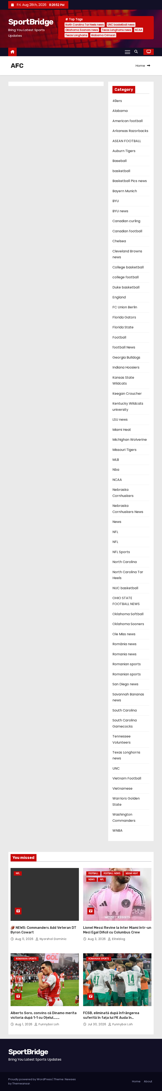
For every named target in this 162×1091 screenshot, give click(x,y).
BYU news (120, 211)
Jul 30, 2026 (97, 1024)
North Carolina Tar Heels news (84, 24)
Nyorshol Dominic (53, 939)
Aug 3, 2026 (97, 939)
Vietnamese (122, 788)
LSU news (120, 419)
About (148, 1081)
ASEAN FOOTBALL (126, 141)
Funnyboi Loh (48, 1024)
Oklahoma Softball (127, 614)
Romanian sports (126, 664)
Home (140, 65)
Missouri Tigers (124, 449)
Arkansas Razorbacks (130, 130)
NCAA (138, 30)
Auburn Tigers (123, 150)
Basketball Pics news (129, 180)
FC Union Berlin (124, 307)
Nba (115, 469)
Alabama (120, 110)
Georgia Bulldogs (126, 357)
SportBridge (30, 22)
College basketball (128, 267)
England (119, 297)
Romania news (124, 654)
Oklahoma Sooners (128, 624)
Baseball (119, 160)
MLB (115, 459)
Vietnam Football (126, 778)
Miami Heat (121, 429)
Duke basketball (125, 287)
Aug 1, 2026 (24, 1024)
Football (119, 337)
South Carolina (124, 710)
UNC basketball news (121, 24)
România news (124, 644)
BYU (115, 201)
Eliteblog (118, 939)
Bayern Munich (124, 191)
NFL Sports (121, 552)
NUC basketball (125, 588)
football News (123, 347)
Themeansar (21, 1083)
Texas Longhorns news (116, 30)
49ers (117, 100)
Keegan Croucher (127, 393)
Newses (70, 1079)
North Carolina (124, 561)
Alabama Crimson (103, 35)
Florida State (123, 327)
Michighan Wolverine (129, 439)
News (116, 521)
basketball (121, 171)
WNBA (117, 830)
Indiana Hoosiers (125, 367)
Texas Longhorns (76, 35)
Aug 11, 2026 (24, 939)
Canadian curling (126, 221)
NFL (115, 531)
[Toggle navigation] (127, 52)
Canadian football (127, 231)
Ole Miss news (123, 634)
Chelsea (119, 241)
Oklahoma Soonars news (81, 30)
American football (127, 120)
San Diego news (125, 684)
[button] (137, 51)
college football (125, 277)
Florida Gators (124, 317)
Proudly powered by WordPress (30, 1079)
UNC (116, 768)
